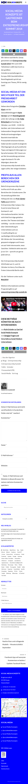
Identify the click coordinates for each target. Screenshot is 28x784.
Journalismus (17, 560)
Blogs (5, 361)
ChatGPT (19, 552)
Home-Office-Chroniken (7, 558)
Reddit (19, 567)
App (18, 550)
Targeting (10, 571)
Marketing (3, 564)
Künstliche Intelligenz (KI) (16, 562)
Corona (3, 554)
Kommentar (6, 418)
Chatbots (13, 552)
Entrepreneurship (14, 361)
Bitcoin (3, 552)
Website (4, 466)
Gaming (9, 556)
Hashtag (20, 556)
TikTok (15, 571)
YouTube (3, 575)
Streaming (3, 571)
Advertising (5, 550)
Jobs (2, 760)
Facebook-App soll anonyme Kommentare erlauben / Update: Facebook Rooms (15, 659)
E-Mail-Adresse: (5, 600)
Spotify (23, 569)
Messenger (10, 564)
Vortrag (15, 373)
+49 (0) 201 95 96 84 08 (8, 687)
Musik (2, 567)
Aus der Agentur (8, 34)
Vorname (3, 585)
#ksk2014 (4, 280)
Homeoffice (17, 558)
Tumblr (3, 573)
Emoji (22, 554)
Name (3, 445)
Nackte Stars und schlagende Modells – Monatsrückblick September (13, 643)
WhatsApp (15, 573)
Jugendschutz (4, 562)
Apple (21, 550)
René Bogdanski (19, 116)
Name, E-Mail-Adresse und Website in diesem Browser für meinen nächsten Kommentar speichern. (12, 480)
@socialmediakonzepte (9, 730)
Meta (16, 564)
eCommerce (17, 554)
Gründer (10, 367)
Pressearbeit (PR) (7, 370)
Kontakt (3, 763)
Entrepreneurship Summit (11, 364)
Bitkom (8, 552)
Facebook (3, 556)
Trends (20, 571)
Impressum (4, 766)
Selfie (23, 567)
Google (14, 556)
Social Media (6, 373)
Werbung (8, 573)
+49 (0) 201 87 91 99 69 (9, 689)
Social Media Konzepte (9, 727)
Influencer (4, 560)
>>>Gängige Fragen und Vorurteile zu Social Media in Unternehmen (11, 339)
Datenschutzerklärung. (13, 626)
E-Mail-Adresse (7, 455)
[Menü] (25, 2)
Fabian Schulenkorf (19, 34)
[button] (2, 50)
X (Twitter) (21, 573)
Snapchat (10, 569)
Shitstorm (3, 569)
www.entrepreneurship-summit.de (14, 292)
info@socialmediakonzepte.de (11, 692)
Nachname (3, 592)
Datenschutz (9, 554)
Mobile (20, 564)
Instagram (10, 560)
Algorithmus (13, 550)
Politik (7, 567)
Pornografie (13, 567)
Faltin (3, 367)
